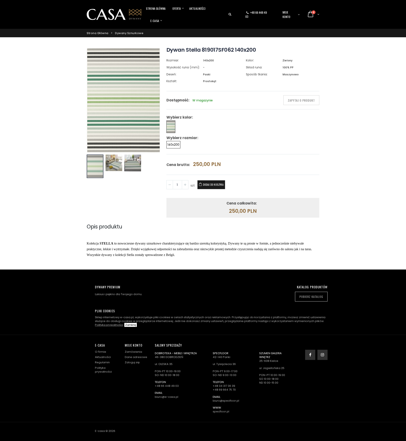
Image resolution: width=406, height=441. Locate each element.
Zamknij (130, 325)
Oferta (176, 8)
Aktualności (197, 8)
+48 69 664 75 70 (224, 390)
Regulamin (102, 362)
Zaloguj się (132, 362)
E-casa (154, 20)
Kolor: (250, 60)
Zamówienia (133, 352)
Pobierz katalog (311, 296)
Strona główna (156, 8)
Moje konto (287, 14)
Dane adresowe (136, 357)
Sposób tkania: (256, 74)
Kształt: (171, 81)
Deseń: (171, 74)
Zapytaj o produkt (301, 100)
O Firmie (100, 352)
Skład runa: (254, 67)
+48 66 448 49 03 (256, 14)
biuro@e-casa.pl (166, 397)
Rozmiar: (172, 60)
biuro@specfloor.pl (226, 401)
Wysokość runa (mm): (183, 67)
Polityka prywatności (109, 325)
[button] (230, 14)
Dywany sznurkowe (129, 33)
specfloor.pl (221, 411)
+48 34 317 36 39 (224, 386)
